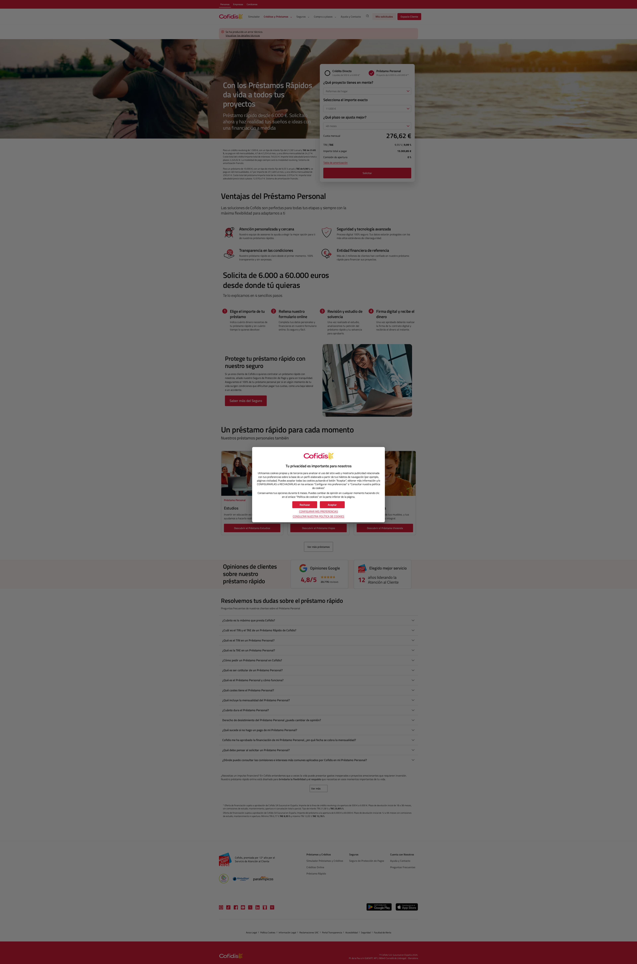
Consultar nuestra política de (318, 516)
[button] (332, 504)
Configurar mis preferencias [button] (318, 511)
